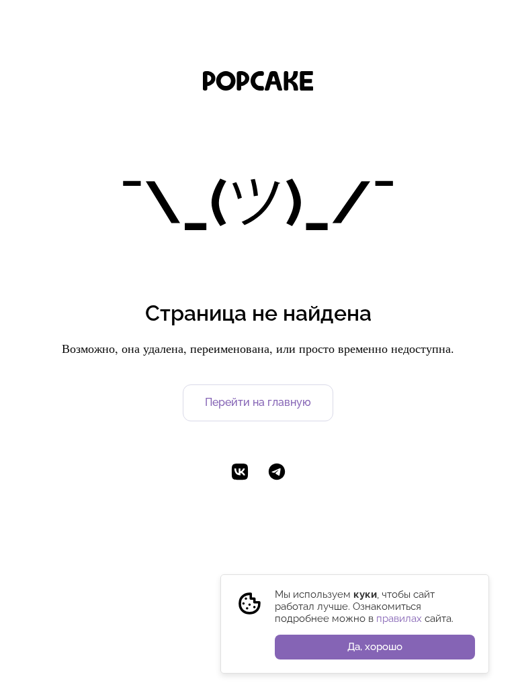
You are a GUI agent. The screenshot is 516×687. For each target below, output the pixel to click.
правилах (399, 619)
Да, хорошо (374, 647)
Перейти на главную (258, 402)
